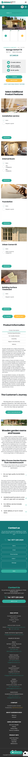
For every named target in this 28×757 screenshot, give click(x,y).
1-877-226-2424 (15, 629)
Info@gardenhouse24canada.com (15, 627)
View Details (7, 137)
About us (14, 715)
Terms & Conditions (14, 730)
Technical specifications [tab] (14, 333)
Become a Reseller (14, 724)
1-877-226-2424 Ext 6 (14, 686)
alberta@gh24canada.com (14, 651)
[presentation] (6, 36)
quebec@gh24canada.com (14, 688)
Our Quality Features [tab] (14, 336)
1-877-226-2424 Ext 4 (14, 696)
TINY (9, 166)
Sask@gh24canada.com (14, 697)
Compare (14, 77)
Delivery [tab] (14, 344)
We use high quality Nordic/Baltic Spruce (13, 475)
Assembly (14, 741)
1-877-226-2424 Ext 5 (14, 673)
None (7, 120)
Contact (14, 717)
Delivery (14, 726)
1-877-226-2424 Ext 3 (14, 660)
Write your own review (14, 412)
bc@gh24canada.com (14, 662)
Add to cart (14, 80)
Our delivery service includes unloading (11, 505)
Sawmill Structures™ (17, 707)
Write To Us (14, 601)
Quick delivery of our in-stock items (12, 512)
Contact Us (17, 752)
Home (8, 13)
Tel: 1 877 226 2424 (15, 540)
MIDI (8, 170)
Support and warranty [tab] (14, 341)
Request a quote (10, 123)
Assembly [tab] (14, 338)
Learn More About (14, 738)
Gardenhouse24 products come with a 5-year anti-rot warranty (12, 498)
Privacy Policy (14, 728)
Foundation (14, 740)
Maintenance (14, 743)
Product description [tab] (14, 330)
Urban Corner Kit (10, 252)
